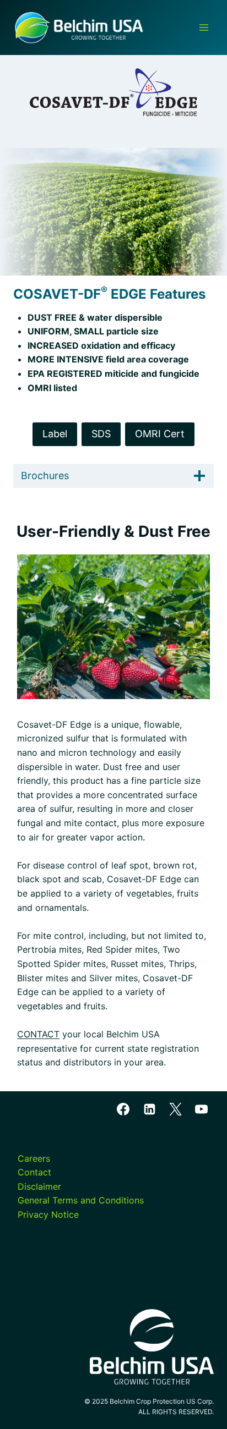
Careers (34, 1158)
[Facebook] (123, 1109)
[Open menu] (203, 27)
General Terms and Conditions (81, 1200)
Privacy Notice (48, 1214)
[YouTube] (201, 1109)
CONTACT (38, 1034)
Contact (34, 1172)
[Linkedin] (149, 1109)
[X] (175, 1109)
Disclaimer (39, 1186)
